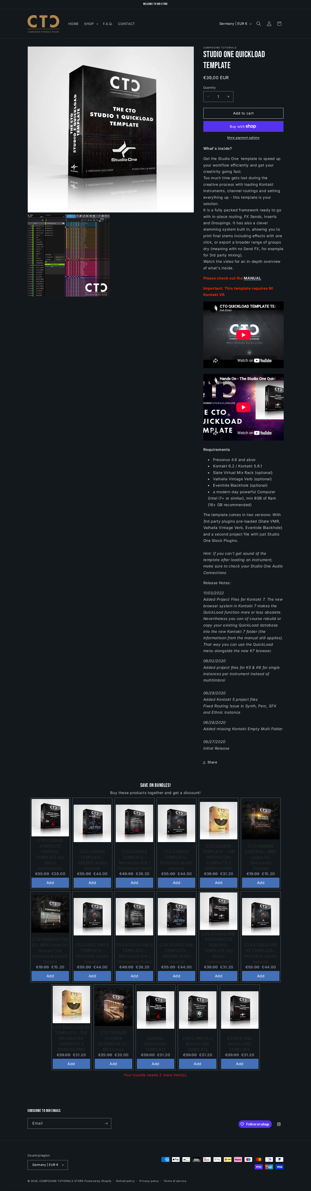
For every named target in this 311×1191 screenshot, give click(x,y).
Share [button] (212, 762)
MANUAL (252, 278)
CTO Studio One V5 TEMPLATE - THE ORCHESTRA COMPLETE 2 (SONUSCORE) (71, 1038)
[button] (90, 24)
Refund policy (125, 1181)
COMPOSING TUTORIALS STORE (61, 1181)
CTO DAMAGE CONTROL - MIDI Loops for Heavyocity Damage (261, 857)
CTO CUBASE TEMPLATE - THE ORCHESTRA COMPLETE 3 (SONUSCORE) (218, 857)
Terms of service (175, 1181)
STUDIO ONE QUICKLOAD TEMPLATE (239, 1044)
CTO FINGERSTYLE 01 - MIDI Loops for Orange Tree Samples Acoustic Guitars (50, 950)
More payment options (243, 137)
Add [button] (50, 882)
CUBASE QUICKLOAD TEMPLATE (155, 1044)
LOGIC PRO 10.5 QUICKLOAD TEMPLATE (198, 1044)
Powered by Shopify (97, 1181)
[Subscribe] (106, 1123)
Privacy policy (149, 1181)
